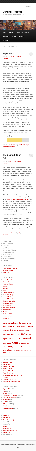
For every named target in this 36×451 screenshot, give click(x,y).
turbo (18, 350)
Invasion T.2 (6, 377)
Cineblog (5, 288)
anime (8, 323)
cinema (29, 326)
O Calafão (6, 399)
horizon (17, 334)
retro (17, 347)
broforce (6, 326)
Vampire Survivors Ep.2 (10, 379)
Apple (24, 323)
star (4, 350)
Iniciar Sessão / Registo (10, 268)
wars (22, 350)
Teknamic (6, 318)
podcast (5, 347)
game (26, 330)
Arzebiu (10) (6, 432)
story (9, 349)
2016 (4, 323)
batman (29, 323)
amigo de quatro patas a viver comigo (18, 199)
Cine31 (5, 286)
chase (23, 326)
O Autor (11, 32)
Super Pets (8, 53)
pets (24, 145)
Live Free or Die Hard (9, 397)
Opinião (5, 406)
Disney (21, 330)
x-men (8, 352)
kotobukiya (11, 339)
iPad (30, 334)
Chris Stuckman (8, 284)
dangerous (6, 330)
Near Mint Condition (9, 307)
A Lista (14, 36)
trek (14, 350)
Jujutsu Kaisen (7, 369)
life (19, 233)
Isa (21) (5, 426)
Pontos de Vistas (8, 314)
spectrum (29, 347)
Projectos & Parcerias (22, 32)
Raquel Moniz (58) (8, 420)
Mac (20, 339)
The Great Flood (8, 371)
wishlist (28, 350)
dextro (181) (6, 415)
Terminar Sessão (8, 270)
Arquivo (21, 36)
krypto (20, 145)
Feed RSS (6, 272)
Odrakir (5, 312)
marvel (26, 338)
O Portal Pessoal (12, 11)
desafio (16, 330)
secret (26, 233)
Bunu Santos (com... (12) (10, 430)
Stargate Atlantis (8, 408)
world (4, 353)
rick (21, 347)
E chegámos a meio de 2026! (11, 381)
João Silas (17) (7, 428)
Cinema (12, 145)
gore (8, 334)
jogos (5, 338)
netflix (16, 343)
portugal (11, 346)
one (28, 343)
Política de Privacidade (7, 444)
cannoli (12, 326)
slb (24, 347)
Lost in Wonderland (9, 299)
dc (11, 329)
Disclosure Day (7, 362)
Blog (4, 32)
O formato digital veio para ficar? (13, 375)
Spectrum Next (7, 316)
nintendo (23, 343)
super (27, 145)
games (4, 334)
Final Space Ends (8, 292)
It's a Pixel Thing (8, 295)
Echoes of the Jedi (8, 366)
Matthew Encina (7, 303)
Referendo (6, 404)
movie (4, 343)
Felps (4, 290)
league (16, 339)
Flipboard (6, 389)
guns (12, 334)
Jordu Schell (7, 297)
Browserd (6, 282)
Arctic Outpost (7, 280)
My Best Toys (7, 305)
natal (9, 343)
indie (24, 334)
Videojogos (6, 36)
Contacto (5, 40)
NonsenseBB (7, 309)
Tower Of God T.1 (8, 373)
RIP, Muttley (6, 364)
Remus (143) (6, 417)
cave (18, 326)
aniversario (16, 323)
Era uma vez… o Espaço (10, 395)
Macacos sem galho (9, 301)
